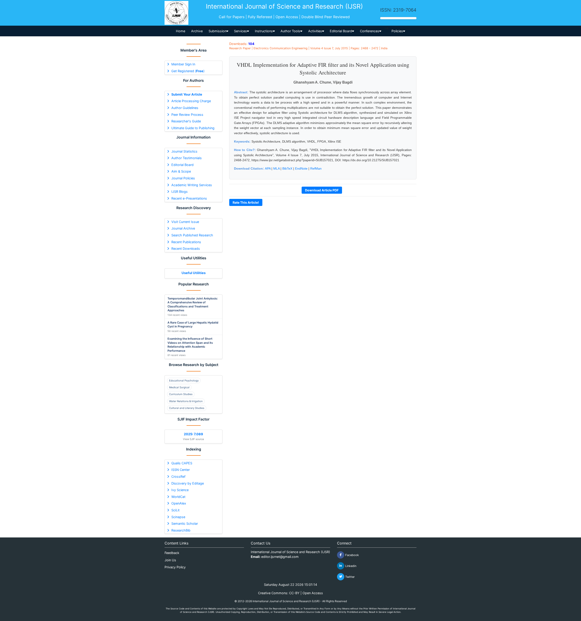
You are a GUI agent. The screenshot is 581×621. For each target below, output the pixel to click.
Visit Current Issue (185, 222)
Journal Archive (183, 228)
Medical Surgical (179, 387)
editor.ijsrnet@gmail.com (280, 557)
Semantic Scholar (184, 523)
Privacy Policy (175, 567)
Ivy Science (180, 490)
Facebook (351, 555)
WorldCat (178, 497)
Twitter (349, 576)
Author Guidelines (184, 108)
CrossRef (178, 476)
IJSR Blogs (179, 191)
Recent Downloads (185, 248)
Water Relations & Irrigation (186, 401)
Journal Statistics (184, 151)
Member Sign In (183, 64)
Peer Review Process (187, 114)
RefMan (316, 168)
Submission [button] (217, 31)
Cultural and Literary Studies (186, 408)
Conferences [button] (369, 31)
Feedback (172, 553)
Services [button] (240, 31)
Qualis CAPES (181, 463)
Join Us (170, 560)
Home (180, 31)
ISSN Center (180, 470)
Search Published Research (192, 235)
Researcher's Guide (186, 121)
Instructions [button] (264, 31)
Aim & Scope (181, 171)
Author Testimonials (186, 158)
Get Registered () (187, 71)
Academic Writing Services (191, 185)
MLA (276, 168)
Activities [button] (315, 31)
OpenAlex (178, 503)
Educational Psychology (184, 380)
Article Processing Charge (191, 101)
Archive (197, 31)
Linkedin (350, 565)
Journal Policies (183, 178)
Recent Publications (186, 242)
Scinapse (178, 517)
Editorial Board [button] (341, 31)
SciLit (175, 510)
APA (268, 168)
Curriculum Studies (180, 394)
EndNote (301, 168)
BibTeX (287, 168)
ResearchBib (180, 530)
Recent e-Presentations (189, 198)
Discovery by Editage (187, 483)
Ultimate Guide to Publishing (192, 128)
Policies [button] (397, 31)
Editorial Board (182, 165)
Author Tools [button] (290, 31)
